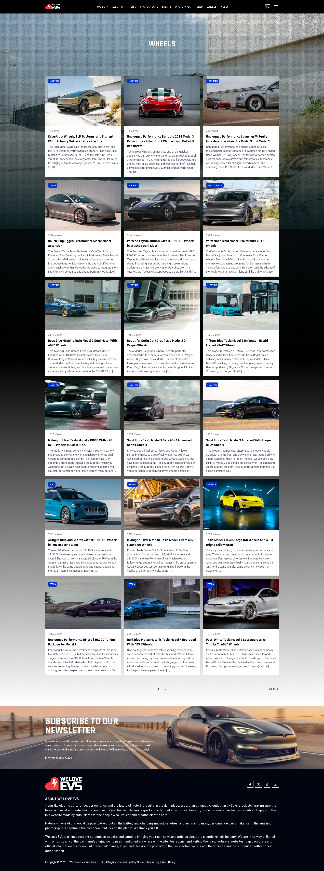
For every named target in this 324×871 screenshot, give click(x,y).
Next (272, 688)
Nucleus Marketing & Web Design (156, 862)
